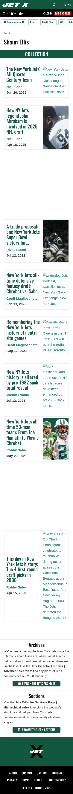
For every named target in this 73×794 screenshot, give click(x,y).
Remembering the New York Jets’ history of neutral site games (23, 330)
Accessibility (57, 780)
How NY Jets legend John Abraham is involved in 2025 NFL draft (21, 120)
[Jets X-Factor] (17, 4)
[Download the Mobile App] (4, 13)
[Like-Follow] (21, 13)
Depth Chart (48, 22)
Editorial (58, 773)
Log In (48, 13)
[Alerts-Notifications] (13, 13)
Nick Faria (14, 87)
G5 (61, 22)
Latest (33, 22)
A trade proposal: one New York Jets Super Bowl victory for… (23, 234)
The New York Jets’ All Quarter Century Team (23, 74)
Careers (42, 773)
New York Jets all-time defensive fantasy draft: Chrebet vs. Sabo (22, 283)
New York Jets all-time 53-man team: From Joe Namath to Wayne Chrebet (22, 432)
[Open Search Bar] (54, 4)
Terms (25, 780)
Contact (27, 773)
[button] (6, 13)
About (13, 773)
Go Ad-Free (63, 13)
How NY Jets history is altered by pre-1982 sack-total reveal (23, 379)
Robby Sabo (16, 450)
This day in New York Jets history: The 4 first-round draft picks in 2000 (22, 569)
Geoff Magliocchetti (22, 298)
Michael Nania (17, 395)
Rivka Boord (16, 250)
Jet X (7, 33)
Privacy (12, 780)
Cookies (39, 780)
